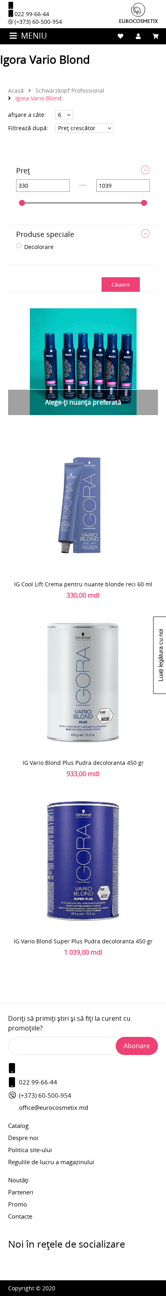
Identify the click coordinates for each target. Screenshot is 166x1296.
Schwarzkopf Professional (69, 90)
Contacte (20, 1216)
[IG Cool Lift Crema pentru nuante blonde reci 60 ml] (83, 503)
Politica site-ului (30, 1150)
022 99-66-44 (31, 14)
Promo (17, 1204)
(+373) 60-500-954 (37, 21)
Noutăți (18, 1180)
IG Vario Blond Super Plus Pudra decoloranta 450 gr (83, 941)
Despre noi (23, 1138)
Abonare (137, 1045)
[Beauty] (138, 21)
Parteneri (20, 1192)
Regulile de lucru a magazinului (51, 1162)
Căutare (121, 284)
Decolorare (39, 247)
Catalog (18, 1126)
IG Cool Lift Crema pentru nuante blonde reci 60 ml (83, 584)
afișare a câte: (27, 114)
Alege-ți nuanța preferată (83, 402)
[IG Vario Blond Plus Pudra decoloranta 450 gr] (83, 682)
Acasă (16, 90)
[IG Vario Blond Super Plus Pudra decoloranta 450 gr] (83, 860)
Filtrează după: (28, 128)
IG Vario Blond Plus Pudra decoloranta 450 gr (83, 762)
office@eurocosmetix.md (53, 1107)
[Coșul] (156, 36)
